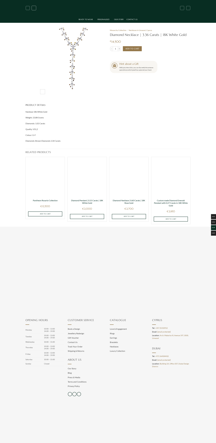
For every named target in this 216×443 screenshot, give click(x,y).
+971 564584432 (162, 356)
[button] (28, 8)
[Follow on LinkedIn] (79, 394)
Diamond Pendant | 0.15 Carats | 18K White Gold (87, 201)
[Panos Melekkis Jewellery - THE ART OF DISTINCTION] (108, 8)
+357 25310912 (161, 328)
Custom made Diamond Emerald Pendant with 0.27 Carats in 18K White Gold (171, 203)
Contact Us (131, 19)
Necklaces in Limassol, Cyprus (140, 30)
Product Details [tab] (35, 105)
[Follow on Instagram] (74, 394)
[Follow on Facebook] (70, 394)
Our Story (119, 19)
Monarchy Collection (118, 30)
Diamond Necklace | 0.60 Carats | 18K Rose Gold (129, 201)
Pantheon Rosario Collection (45, 200)
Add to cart (132, 48)
